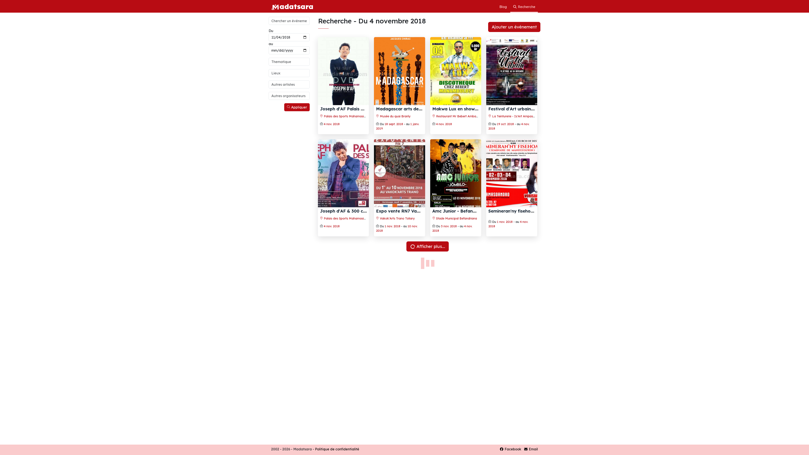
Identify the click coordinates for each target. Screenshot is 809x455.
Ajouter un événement (514, 26)
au (271, 44)
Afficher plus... (430, 246)
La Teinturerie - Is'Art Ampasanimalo (517, 116)
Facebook (512, 449)
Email (533, 449)
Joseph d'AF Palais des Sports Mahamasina (365, 108)
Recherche (526, 7)
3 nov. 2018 (449, 226)
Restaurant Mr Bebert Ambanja (458, 116)
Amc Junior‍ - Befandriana (459, 211)
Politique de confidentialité (337, 449)
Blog (503, 7)
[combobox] (289, 61)
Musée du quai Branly (394, 116)
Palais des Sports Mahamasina (345, 116)
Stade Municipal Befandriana (456, 218)
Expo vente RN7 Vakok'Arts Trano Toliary (419, 211)
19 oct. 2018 (505, 124)
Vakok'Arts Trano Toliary (397, 218)
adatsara (296, 6)
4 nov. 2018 (332, 124)
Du (271, 31)
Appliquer (298, 107)
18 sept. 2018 (394, 124)
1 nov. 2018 (392, 226)
